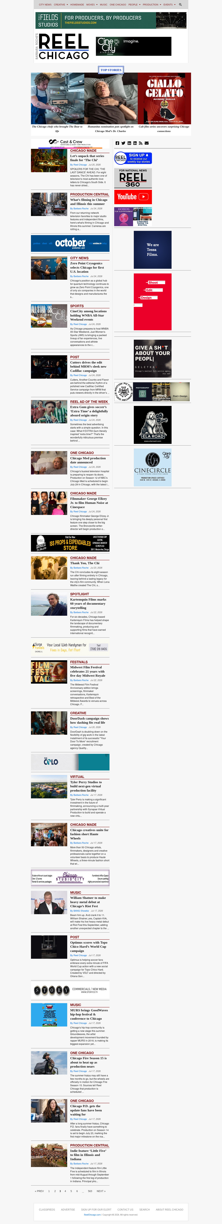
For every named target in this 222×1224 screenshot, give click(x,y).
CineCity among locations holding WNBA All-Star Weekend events (88, 315)
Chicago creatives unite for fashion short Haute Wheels (89, 867)
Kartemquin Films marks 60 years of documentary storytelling (88, 637)
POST (74, 374)
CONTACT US (125, 1209)
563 (91, 1190)
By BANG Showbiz (79, 927)
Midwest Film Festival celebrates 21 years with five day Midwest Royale (87, 705)
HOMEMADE (77, 4)
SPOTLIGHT (79, 627)
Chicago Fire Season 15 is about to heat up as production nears (88, 1062)
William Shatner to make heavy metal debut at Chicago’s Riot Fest (88, 919)
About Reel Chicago (169, 1209)
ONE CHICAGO (118, 4)
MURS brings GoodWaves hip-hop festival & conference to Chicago (89, 1014)
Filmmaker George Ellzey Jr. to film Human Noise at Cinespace (89, 536)
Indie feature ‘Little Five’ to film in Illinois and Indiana (88, 1155)
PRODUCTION (150, 4)
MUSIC (103, 4)
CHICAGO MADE (83, 150)
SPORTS (77, 306)
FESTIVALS (79, 695)
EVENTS (168, 4)
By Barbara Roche (79, 208)
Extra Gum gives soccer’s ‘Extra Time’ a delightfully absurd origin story (89, 428)
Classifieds (47, 1209)
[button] (180, 5)
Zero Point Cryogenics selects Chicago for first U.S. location (87, 267)
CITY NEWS (45, 4)
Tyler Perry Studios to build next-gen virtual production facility (86, 820)
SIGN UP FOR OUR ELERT (96, 1209)
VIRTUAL (77, 810)
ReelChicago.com (92, 1215)
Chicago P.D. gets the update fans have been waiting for (86, 1110)
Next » (101, 1191)
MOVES (90, 4)
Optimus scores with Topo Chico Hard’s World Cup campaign (88, 963)
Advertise (68, 1209)
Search (144, 1209)
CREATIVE (59, 4)
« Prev (39, 1191)
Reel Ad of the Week (89, 418)
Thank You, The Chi (84, 596)
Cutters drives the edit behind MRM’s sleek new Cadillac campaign (88, 383)
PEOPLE (133, 4)
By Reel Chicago (78, 164)
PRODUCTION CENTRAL (89, 194)
